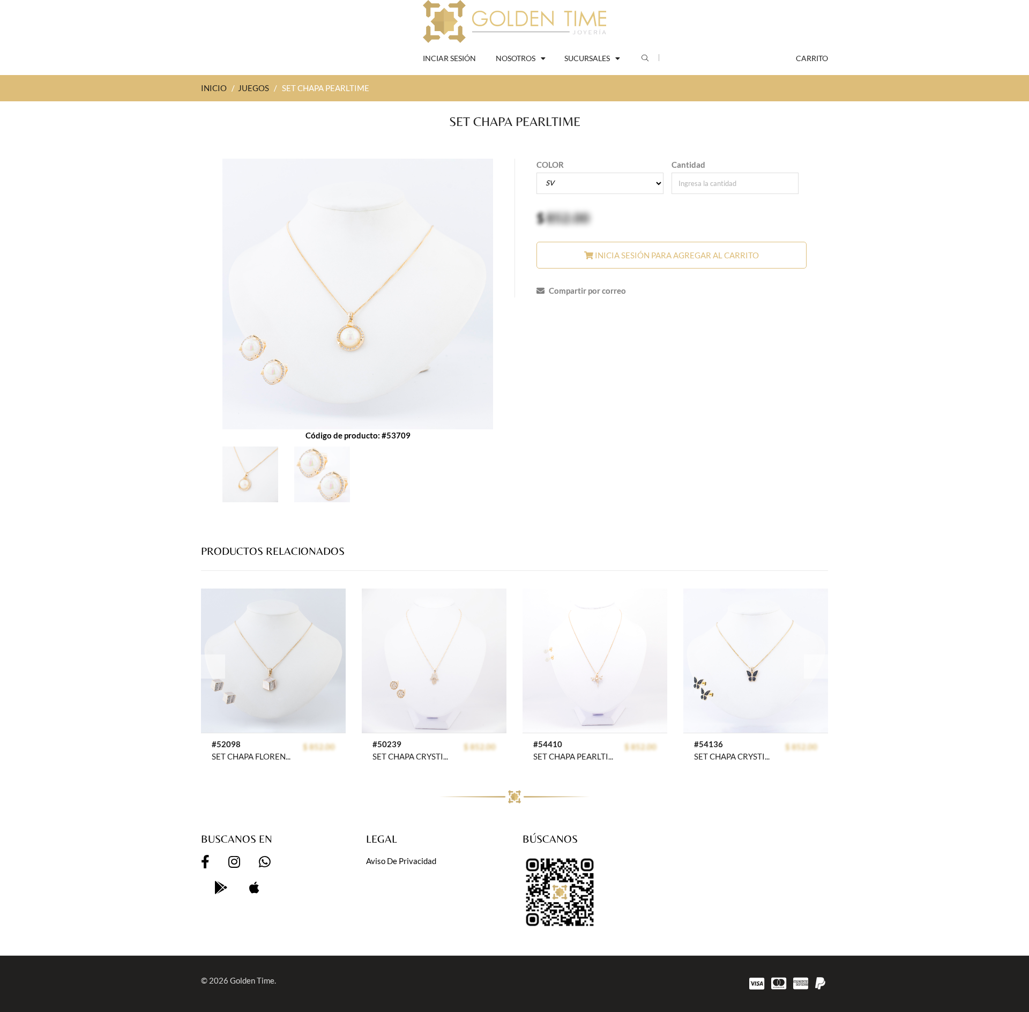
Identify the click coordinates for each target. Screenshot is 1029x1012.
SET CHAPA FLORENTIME (252, 756)
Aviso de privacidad (401, 861)
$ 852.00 (319, 746)
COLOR (550, 164)
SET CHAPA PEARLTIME (573, 756)
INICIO (214, 88)
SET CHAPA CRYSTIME (412, 756)
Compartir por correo (586, 290)
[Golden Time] (514, 21)
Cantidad (688, 164)
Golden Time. (253, 980)
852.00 (568, 218)
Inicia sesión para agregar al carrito (676, 255)
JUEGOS (253, 88)
